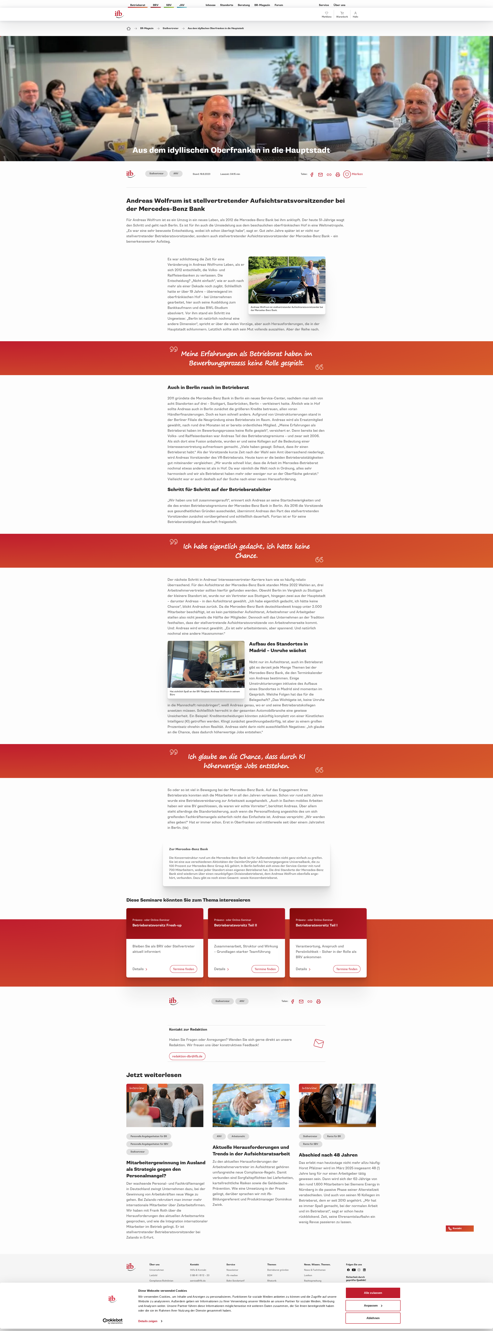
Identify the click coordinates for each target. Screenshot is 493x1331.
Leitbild (153, 1275)
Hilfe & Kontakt (198, 1270)
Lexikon (308, 1275)
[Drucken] (337, 174)
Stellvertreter (171, 28)
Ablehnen (373, 1318)
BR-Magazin (146, 28)
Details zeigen (147, 1321)
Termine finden (183, 969)
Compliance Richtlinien (161, 1280)
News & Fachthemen (315, 1270)
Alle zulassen (373, 1292)
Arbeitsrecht (238, 1136)
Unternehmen (156, 1270)
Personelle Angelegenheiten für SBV (149, 1144)
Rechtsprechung (312, 1280)
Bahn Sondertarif (235, 1280)
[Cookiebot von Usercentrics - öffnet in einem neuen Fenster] (113, 1321)
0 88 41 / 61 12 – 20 (200, 1275)
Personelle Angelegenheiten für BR (149, 1136)
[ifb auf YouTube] (353, 1270)
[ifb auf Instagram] (359, 1270)
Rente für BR (334, 1136)
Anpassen (371, 1305)
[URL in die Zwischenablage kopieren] (329, 174)
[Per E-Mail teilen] (321, 174)
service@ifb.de (197, 1280)
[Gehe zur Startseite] (119, 14)
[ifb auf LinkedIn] (364, 1270)
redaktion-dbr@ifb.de (187, 1056)
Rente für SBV (310, 1144)
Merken (357, 174)
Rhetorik (271, 1280)
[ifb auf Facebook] (348, 1270)
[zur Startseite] (173, 1001)
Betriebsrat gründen (278, 1270)
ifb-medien (232, 1275)
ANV (176, 173)
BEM (269, 1275)
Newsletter (232, 1270)
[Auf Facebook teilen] (312, 174)
